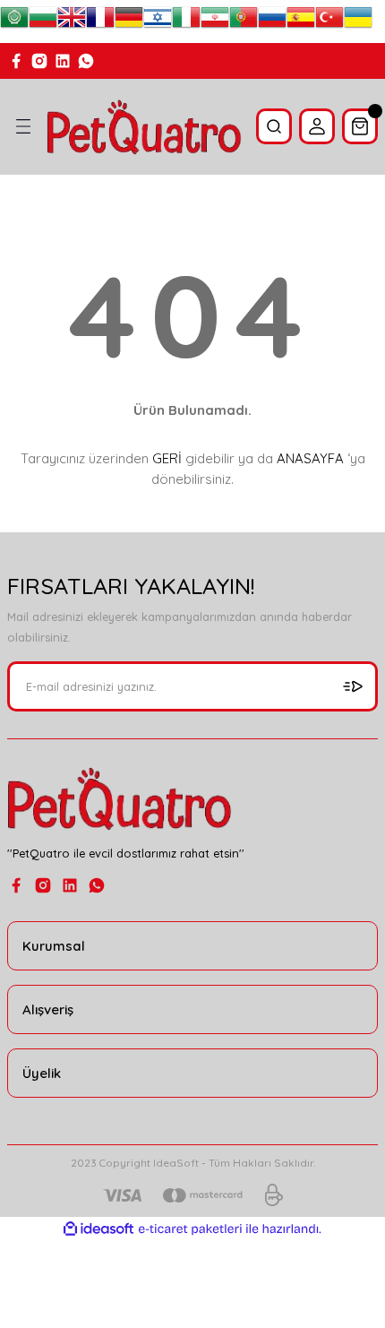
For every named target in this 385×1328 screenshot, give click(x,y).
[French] (100, 21)
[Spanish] (301, 21)
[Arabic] (14, 21)
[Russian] (272, 21)
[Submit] (353, 686)
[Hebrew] (157, 21)
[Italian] (186, 21)
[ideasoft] (98, 1229)
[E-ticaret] (190, 1229)
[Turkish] (329, 21)
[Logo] (144, 127)
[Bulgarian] (43, 21)
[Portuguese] (243, 21)
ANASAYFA (310, 458)
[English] (71, 21)
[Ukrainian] (358, 21)
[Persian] (215, 21)
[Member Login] (317, 126)
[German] (129, 21)
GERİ (167, 458)
